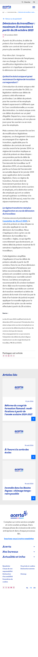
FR (31, 589)
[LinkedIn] (9, 357)
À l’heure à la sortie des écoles (17, 452)
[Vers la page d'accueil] (7, 7)
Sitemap (23, 575)
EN (34, 589)
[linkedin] (9, 588)
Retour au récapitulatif (13, 19)
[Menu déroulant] (33, 7)
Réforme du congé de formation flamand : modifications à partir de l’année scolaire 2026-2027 (19, 411)
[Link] (14, 357)
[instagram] (14, 588)
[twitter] (6, 588)
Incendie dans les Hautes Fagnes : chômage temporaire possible (18, 492)
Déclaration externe (27, 570)
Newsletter (6, 567)
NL (27, 589)
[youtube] (11, 588)
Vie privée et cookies (27, 567)
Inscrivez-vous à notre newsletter (19, 539)
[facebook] (4, 588)
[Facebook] (4, 357)
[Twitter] (6, 357)
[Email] (11, 357)
